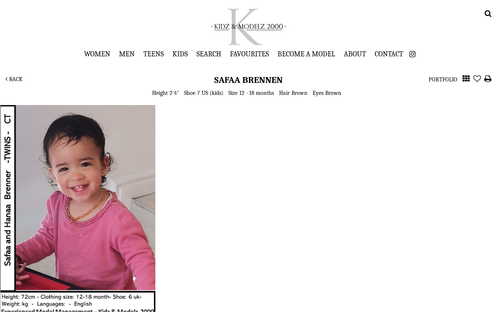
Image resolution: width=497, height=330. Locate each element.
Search (208, 54)
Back (15, 79)
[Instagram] (412, 54)
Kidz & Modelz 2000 (248, 27)
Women (97, 54)
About (355, 54)
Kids (180, 54)
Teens (153, 54)
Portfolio (443, 79)
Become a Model (306, 54)
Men (127, 54)
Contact (389, 54)
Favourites (249, 54)
